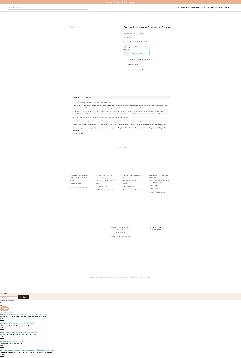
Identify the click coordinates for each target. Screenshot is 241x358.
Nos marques (195, 7)
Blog (212, 7)
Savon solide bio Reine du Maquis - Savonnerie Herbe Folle (18, 334)
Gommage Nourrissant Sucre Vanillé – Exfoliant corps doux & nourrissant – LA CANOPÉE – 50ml (133, 178)
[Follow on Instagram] (158, 234)
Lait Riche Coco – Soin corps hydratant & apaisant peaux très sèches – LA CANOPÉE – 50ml (105, 178)
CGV (149, 277)
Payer (4, 309)
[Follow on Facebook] (154, 234)
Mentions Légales (124, 277)
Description (76, 97)
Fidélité (218, 7)
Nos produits (185, 7)
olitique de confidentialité (138, 277)
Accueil (177, 7)
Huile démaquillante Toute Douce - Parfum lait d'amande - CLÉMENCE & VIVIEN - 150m (26, 352)
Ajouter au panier (140, 53)
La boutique (205, 7)
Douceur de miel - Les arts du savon (11, 343)
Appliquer (23, 297)
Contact (226, 7)
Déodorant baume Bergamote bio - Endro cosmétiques (16, 325)
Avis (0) (88, 97)
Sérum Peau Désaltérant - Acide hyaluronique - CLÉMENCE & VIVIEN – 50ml (23, 316)
